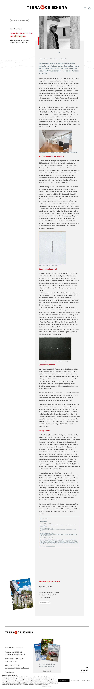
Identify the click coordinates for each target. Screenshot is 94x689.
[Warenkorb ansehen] (89, 8)
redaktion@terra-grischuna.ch (15, 654)
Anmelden (46, 671)
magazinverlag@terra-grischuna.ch (17, 668)
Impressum (50, 686)
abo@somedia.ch (11, 661)
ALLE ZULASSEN (63, 680)
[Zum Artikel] (59, 51)
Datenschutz (44, 686)
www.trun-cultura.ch (50, 546)
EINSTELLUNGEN (86, 680)
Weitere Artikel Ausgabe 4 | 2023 (19, 20)
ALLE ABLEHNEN (75, 680)
